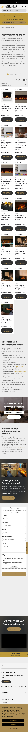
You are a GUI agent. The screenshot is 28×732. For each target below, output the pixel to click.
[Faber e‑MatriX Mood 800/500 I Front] (21, 241)
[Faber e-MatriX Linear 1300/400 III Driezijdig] (21, 206)
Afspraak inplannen (14, 417)
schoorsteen (19, 366)
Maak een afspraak (8, 498)
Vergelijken (19, 79)
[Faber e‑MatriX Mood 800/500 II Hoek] (7, 275)
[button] (22, 6)
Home (2, 27)
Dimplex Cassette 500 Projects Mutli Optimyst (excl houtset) (6, 182)
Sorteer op (4, 83)
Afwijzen (13, 724)
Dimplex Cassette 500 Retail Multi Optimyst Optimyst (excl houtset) (21, 182)
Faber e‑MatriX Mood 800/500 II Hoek (6, 287)
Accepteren (13, 720)
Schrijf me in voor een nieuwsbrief (14, 19)
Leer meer (20, 2)
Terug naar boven (14, 659)
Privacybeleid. (10, 716)
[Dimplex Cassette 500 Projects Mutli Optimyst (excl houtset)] (7, 170)
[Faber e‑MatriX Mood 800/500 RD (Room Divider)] (7, 309)
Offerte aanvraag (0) (27, 548)
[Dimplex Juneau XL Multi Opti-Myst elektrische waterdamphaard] (7, 206)
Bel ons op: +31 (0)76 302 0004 (14, 412)
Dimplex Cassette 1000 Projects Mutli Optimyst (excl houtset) (21, 109)
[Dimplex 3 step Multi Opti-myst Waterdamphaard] (7, 96)
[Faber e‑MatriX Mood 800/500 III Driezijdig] (21, 275)
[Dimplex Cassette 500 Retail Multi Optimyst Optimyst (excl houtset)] (21, 170)
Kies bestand (14, 566)
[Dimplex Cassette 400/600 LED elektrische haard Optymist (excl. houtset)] (21, 132)
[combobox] (14, 10)
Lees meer (6, 681)
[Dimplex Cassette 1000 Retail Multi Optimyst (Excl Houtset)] (7, 132)
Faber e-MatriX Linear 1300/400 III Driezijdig (20, 217)
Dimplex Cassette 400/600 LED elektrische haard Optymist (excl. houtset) (20, 145)
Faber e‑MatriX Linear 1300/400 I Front (6, 253)
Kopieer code (21, 22)
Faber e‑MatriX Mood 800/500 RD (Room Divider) (6, 321)
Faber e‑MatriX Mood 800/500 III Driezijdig (20, 287)
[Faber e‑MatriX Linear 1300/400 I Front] (7, 241)
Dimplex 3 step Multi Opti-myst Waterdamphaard (6, 108)
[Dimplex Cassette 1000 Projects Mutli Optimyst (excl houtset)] (21, 97)
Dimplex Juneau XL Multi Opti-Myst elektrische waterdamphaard (6, 218)
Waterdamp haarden (9, 27)
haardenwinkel (21, 448)
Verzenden (14, 574)
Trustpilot (4, 702)
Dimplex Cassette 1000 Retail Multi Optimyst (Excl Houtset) (6, 144)
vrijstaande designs (20, 371)
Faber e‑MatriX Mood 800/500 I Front (20, 253)
